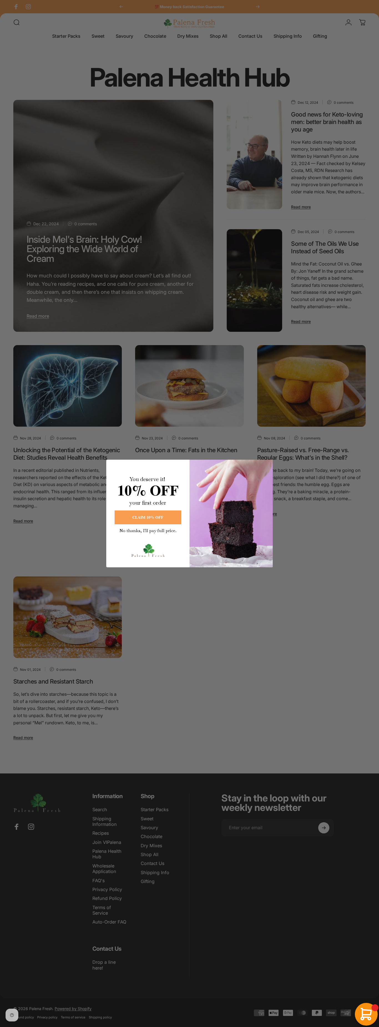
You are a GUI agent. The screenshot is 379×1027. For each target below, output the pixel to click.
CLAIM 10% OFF (147, 517)
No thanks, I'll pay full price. (147, 530)
